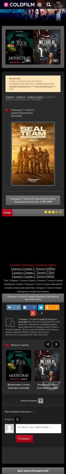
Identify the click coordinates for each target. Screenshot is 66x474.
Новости (20, 97)
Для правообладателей (33, 470)
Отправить (24, 438)
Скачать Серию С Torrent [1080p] (33, 268)
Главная (10, 97)
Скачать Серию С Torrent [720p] (33, 272)
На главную (19, 4)
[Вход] (17, 419)
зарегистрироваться (19, 86)
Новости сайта (35, 97)
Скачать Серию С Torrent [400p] (33, 276)
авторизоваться (43, 86)
